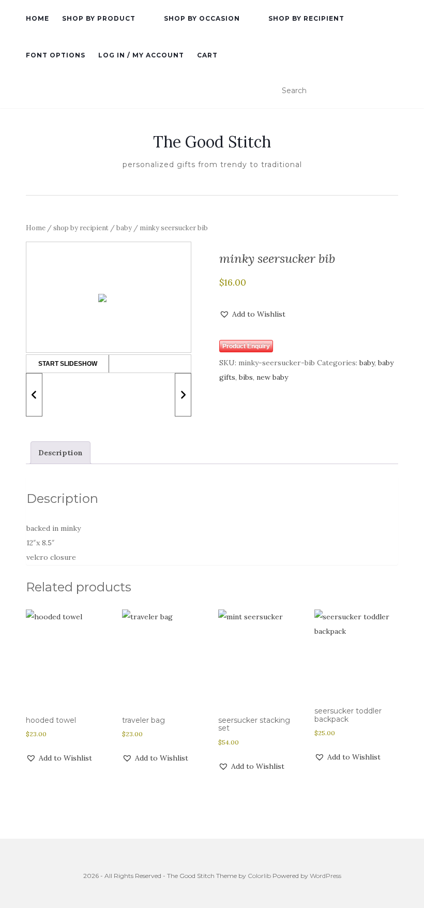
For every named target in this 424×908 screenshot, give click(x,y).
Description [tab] (60, 452)
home (37, 18)
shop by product (98, 18)
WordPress (325, 876)
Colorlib (259, 876)
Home (36, 228)
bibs (246, 377)
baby (124, 228)
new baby (272, 377)
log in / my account (141, 55)
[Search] (391, 91)
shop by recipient (306, 18)
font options (55, 55)
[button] (252, 314)
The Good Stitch (212, 142)
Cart (207, 55)
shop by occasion (202, 18)
